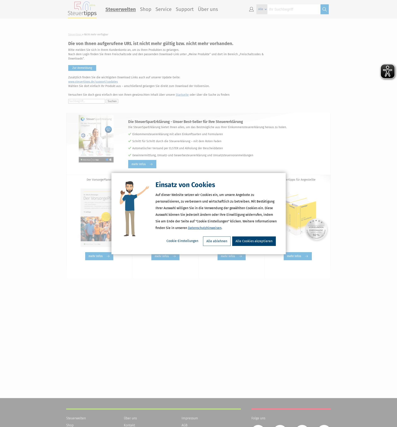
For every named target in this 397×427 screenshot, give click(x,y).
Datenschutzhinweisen (204, 228)
